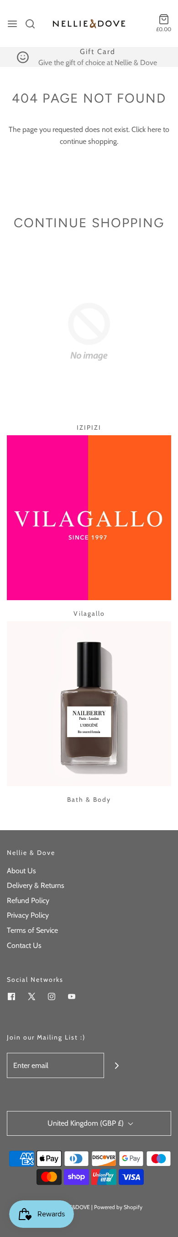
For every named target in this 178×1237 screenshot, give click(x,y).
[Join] (116, 1065)
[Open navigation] (12, 23)
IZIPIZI (89, 427)
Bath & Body (89, 799)
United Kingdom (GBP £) (86, 1123)
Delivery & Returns (35, 885)
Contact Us (24, 945)
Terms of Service (32, 930)
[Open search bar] (33, 23)
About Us (21, 870)
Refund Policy (28, 900)
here (154, 129)
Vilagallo (89, 613)
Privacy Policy (28, 915)
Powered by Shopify (118, 1207)
